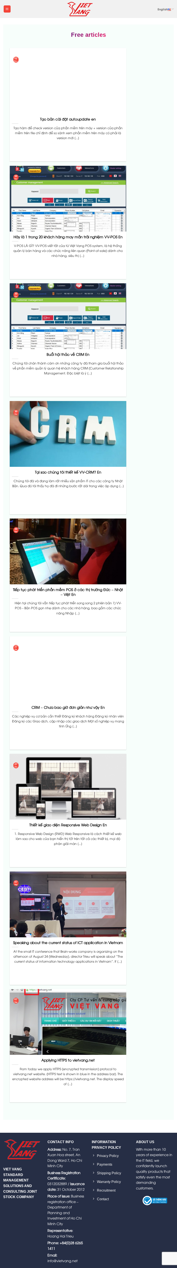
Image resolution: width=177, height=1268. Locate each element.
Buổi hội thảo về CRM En (68, 354)
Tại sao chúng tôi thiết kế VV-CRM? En (68, 472)
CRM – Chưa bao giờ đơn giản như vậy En (68, 707)
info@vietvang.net (62, 1260)
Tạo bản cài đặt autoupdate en (68, 119)
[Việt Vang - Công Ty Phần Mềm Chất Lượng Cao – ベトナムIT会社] (80, 9)
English (163, 9)
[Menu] (7, 9)
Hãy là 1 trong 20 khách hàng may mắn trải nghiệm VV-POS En (68, 236)
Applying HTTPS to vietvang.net (68, 1060)
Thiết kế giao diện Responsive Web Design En (68, 825)
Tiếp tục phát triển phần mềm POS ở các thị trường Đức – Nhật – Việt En (68, 592)
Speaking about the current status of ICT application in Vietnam (68, 942)
